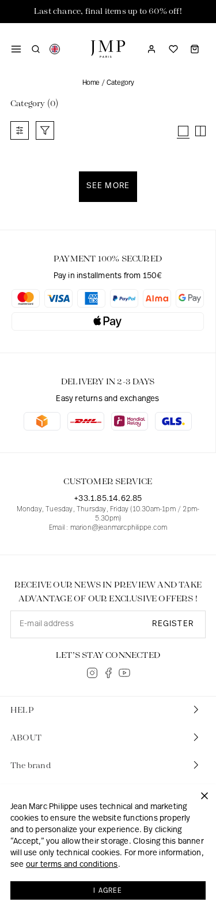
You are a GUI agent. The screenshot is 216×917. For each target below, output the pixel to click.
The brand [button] (30, 765)
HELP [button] (22, 710)
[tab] (108, 710)
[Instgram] (92, 673)
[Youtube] (124, 673)
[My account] (151, 49)
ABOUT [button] (25, 738)
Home (91, 83)
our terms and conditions (72, 864)
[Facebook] (108, 673)
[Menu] (16, 49)
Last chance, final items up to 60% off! (108, 11)
